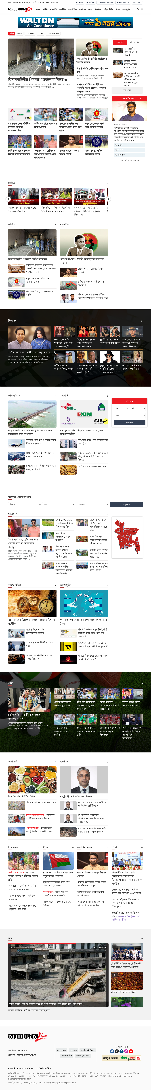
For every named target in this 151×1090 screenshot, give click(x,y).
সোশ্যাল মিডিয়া (85, 847)
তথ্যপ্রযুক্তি (126, 9)
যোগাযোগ (73, 1050)
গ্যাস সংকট (30, 33)
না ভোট (120, 150)
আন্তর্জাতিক (72, 9)
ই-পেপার (138, 2)
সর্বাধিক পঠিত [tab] (134, 42)
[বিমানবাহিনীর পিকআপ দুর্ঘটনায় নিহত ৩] (127, 52)
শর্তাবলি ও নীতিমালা (87, 1050)
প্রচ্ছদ (38, 9)
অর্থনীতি (62, 9)
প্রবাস (45, 847)
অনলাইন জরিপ (129, 98)
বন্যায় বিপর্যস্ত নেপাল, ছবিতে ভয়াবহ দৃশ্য (29, 1010)
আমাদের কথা (61, 1050)
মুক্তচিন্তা (64, 761)
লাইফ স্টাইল (108, 9)
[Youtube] (131, 1051)
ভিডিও (80, 2)
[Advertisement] (58, 170)
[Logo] (20, 9)
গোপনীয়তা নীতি (66, 1055)
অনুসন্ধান (129, 422)
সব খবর (127, 90)
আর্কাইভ (91, 2)
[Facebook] (112, 1051)
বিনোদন (98, 9)
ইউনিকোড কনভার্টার (106, 2)
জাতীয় (45, 9)
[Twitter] (117, 1051)
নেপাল (19, 33)
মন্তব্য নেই (121, 155)
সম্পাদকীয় (13, 761)
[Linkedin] (122, 1051)
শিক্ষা (118, 9)
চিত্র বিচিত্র (13, 847)
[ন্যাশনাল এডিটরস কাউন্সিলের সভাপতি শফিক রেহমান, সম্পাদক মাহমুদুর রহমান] (127, 80)
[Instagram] (126, 1051)
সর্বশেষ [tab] (120, 42)
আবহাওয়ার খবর (53, 33)
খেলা (90, 9)
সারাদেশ (82, 9)
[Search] (138, 9)
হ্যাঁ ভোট (120, 144)
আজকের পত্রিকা (124, 2)
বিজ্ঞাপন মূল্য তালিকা (83, 1055)
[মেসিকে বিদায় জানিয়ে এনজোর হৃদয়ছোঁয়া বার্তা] (127, 64)
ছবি (10, 938)
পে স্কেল (40, 33)
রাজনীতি (53, 9)
